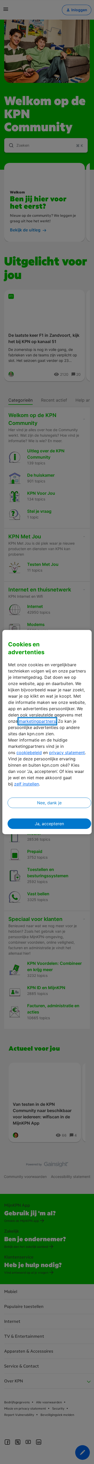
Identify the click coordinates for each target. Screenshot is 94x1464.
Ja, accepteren (49, 823)
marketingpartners (37, 721)
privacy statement (67, 752)
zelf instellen (26, 784)
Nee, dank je (49, 802)
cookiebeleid (29, 752)
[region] (47, 732)
